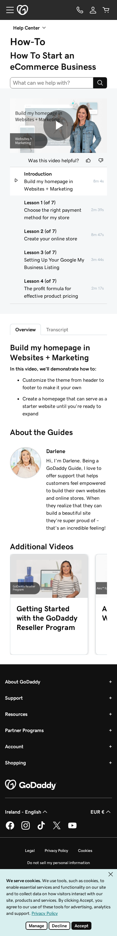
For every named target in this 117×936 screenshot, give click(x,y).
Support (14, 697)
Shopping (15, 762)
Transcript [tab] (57, 329)
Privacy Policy (56, 851)
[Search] (100, 82)
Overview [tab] (25, 329)
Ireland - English (23, 811)
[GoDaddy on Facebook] (10, 828)
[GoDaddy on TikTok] (41, 828)
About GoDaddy (22, 681)
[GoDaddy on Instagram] (26, 828)
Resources (16, 713)
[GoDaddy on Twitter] (57, 828)
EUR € (97, 811)
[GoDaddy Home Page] (31, 785)
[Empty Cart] (106, 10)
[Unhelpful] (101, 160)
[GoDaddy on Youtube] (72, 828)
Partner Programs (24, 730)
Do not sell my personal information (58, 863)
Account (14, 746)
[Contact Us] (80, 10)
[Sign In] (93, 10)
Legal (30, 851)
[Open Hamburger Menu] (7, 9)
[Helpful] (88, 160)
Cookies (85, 851)
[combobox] (51, 83)
